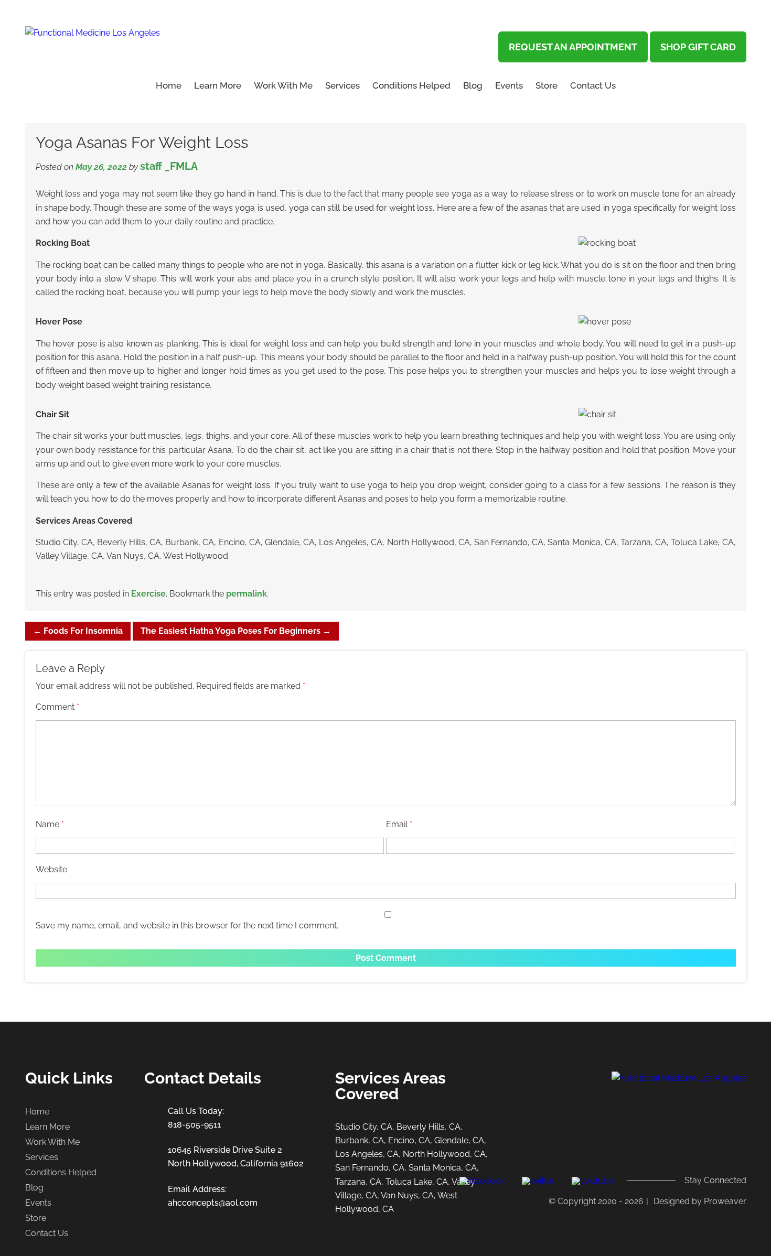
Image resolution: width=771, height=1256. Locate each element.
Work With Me (283, 85)
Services (342, 85)
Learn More (47, 1127)
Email (399, 824)
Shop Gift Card (698, 46)
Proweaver (725, 1201)
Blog (473, 85)
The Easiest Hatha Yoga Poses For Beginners (236, 631)
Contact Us (593, 85)
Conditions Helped (411, 85)
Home (168, 85)
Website (51, 869)
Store (547, 85)
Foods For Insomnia (78, 631)
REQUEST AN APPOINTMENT (573, 46)
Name (50, 824)
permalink (246, 594)
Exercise (148, 594)
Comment (57, 707)
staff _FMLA (169, 166)
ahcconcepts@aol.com (213, 1203)
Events (509, 85)
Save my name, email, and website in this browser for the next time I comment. (187, 925)
